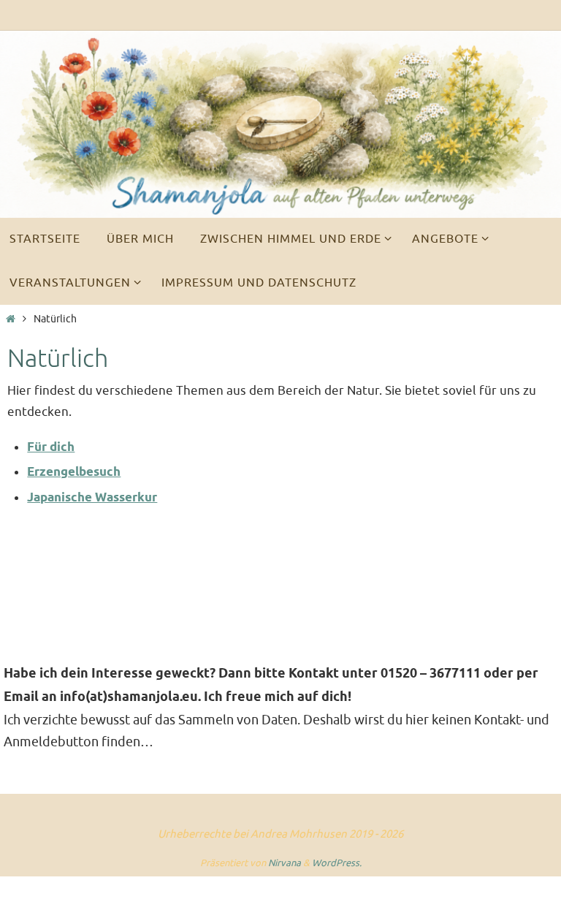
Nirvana (284, 863)
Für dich (51, 447)
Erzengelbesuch (74, 472)
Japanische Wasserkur (92, 498)
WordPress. (337, 863)
